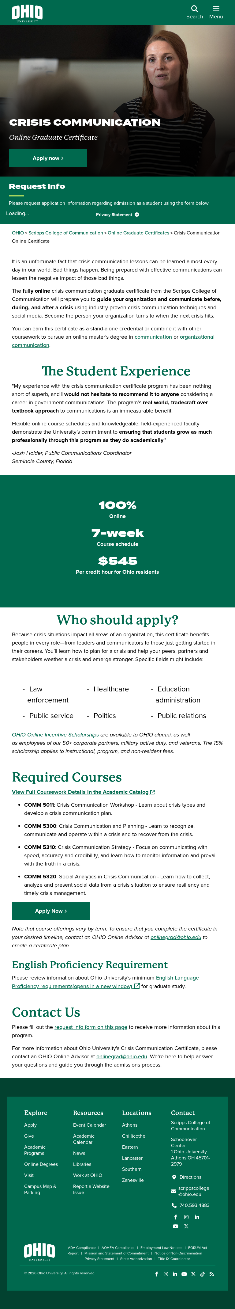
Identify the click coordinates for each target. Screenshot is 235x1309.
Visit (29, 1175)
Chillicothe (133, 1136)
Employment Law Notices (161, 1247)
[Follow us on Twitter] (186, 1226)
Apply (30, 1124)
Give (29, 1136)
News (79, 1153)
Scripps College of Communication (65, 232)
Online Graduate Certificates (138, 232)
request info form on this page (90, 1027)
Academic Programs (35, 1150)
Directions (190, 1177)
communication (153, 337)
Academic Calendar (84, 1139)
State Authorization (136, 1258)
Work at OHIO (87, 1175)
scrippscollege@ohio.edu (193, 1191)
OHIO (18, 232)
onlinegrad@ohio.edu (121, 1056)
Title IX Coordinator (174, 1258)
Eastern (130, 1147)
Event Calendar (89, 1124)
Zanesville (133, 1180)
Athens (129, 1124)
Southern (132, 1169)
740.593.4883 (195, 1205)
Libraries (82, 1164)
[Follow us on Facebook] (175, 1217)
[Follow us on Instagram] (186, 1217)
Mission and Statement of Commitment (116, 1253)
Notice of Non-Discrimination (178, 1253)
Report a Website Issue (91, 1189)
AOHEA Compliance (118, 1247)
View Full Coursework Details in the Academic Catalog (83, 792)
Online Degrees (41, 1164)
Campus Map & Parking (40, 1189)
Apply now (46, 158)
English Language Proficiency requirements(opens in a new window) (105, 982)
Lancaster (132, 1158)
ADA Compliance (82, 1247)
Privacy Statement (114, 214)
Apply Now (49, 911)
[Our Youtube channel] (175, 1226)
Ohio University (49, 1273)
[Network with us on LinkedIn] (197, 1217)
